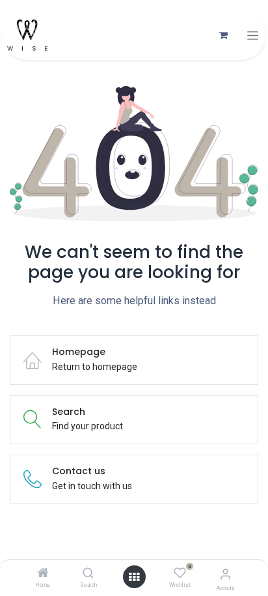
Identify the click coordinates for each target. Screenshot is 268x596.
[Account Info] (225, 574)
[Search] (88, 574)
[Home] (43, 574)
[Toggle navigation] (252, 35)
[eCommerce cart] (223, 35)
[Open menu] (134, 577)
